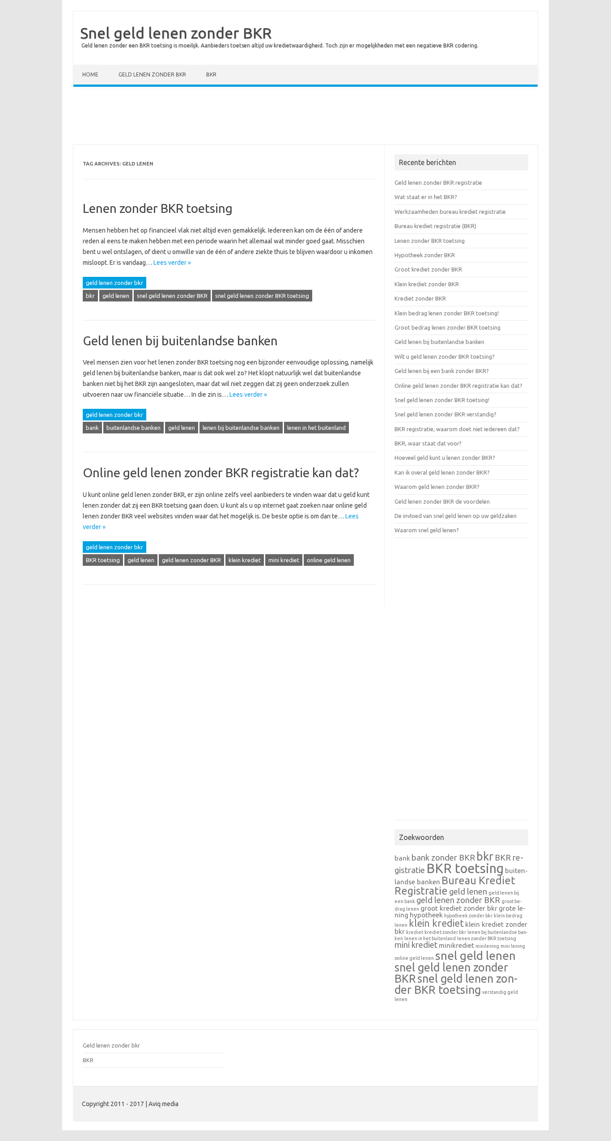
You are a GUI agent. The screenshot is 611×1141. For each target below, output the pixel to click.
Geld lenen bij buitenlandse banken (180, 341)
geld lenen (115, 296)
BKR (211, 74)
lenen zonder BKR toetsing (486, 938)
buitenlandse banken (133, 427)
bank (92, 427)
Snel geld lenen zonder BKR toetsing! (442, 400)
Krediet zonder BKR (420, 298)
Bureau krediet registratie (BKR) (435, 226)
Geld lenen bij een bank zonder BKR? (442, 371)
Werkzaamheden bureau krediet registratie (450, 211)
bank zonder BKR (443, 857)
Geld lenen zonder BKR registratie (438, 182)
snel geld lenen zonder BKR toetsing (262, 296)
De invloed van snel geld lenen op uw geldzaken (456, 516)
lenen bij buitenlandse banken (241, 427)
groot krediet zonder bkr (458, 908)
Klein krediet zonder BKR (427, 284)
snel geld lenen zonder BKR (172, 296)
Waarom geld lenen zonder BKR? (437, 487)
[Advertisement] (305, 118)
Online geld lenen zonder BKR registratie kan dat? (221, 472)
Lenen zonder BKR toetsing (158, 208)
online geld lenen (329, 560)
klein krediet (245, 560)
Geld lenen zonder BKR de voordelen (442, 501)
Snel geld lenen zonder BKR (176, 32)
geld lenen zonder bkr (114, 283)
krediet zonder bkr (445, 932)
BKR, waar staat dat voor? (428, 443)
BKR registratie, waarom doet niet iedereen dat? (457, 429)
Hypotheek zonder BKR (425, 255)
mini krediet (283, 560)
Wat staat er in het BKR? (426, 197)
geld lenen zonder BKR (191, 560)
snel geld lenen (475, 955)
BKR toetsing (103, 560)
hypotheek (426, 915)
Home (90, 74)
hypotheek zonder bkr (468, 915)
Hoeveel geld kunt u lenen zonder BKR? (445, 457)
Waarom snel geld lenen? (427, 530)
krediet (414, 932)
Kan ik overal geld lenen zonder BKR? (442, 472)
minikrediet (456, 945)
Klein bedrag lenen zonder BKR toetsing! (447, 313)
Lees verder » (172, 262)
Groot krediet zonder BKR (428, 269)
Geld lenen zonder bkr (152, 74)
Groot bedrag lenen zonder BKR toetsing (448, 327)
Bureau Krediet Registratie (455, 885)
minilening (487, 946)
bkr (90, 296)
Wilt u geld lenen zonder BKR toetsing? (445, 356)
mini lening (513, 946)
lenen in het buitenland (316, 427)
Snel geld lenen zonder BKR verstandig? (445, 414)
